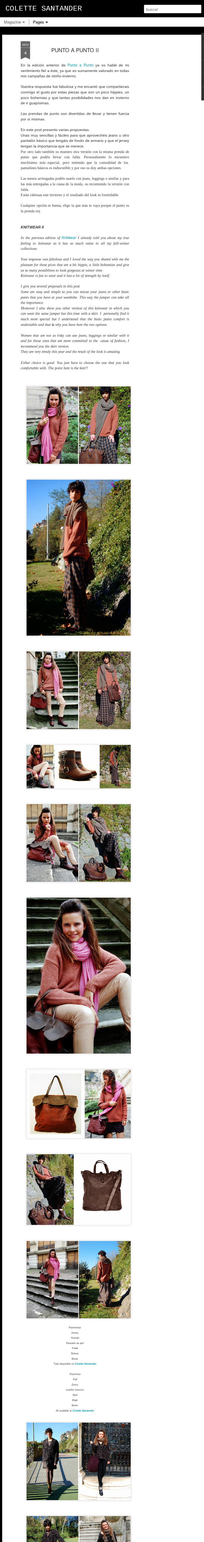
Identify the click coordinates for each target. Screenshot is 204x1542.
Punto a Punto (80, 65)
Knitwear (69, 237)
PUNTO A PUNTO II (75, 50)
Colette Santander (85, 1363)
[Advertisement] (158, 124)
